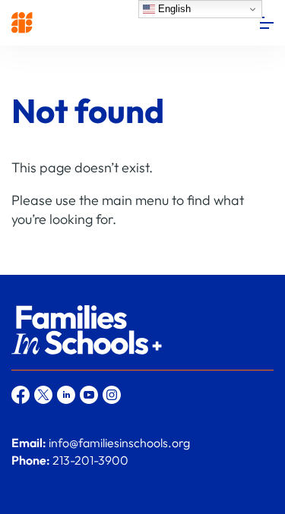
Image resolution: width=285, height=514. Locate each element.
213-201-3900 (90, 460)
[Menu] (266, 23)
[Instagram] (112, 395)
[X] (43, 395)
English (173, 8)
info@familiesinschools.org (119, 442)
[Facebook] (20, 395)
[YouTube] (89, 395)
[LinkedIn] (66, 395)
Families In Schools (22, 22)
